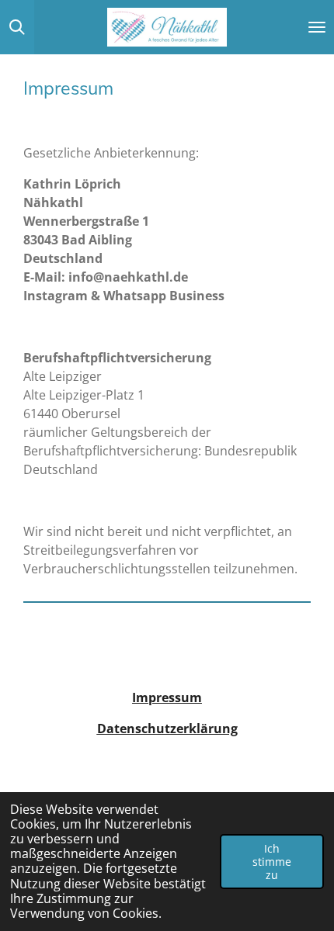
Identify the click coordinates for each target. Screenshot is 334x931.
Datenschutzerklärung (167, 728)
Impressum (167, 697)
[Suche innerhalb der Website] (17, 27)
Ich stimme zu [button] (271, 862)
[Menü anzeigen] (317, 27)
